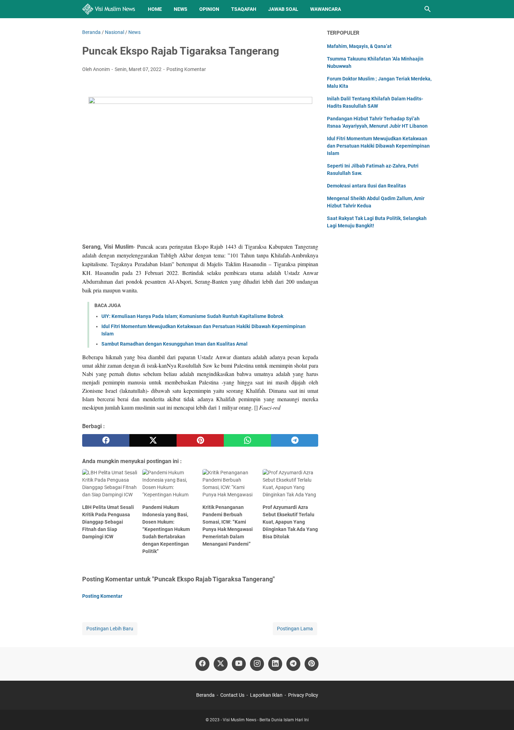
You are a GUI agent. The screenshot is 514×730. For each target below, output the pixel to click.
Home (155, 9)
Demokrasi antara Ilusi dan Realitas (366, 186)
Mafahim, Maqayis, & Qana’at (359, 46)
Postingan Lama (295, 628)
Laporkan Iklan (266, 695)
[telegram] (294, 440)
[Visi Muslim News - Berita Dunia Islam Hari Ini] (108, 9)
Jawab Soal (283, 9)
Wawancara (325, 9)
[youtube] (239, 664)
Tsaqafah (243, 9)
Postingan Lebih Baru (109, 628)
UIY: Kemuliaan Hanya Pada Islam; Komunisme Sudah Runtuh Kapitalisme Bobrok (192, 316)
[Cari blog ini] (427, 9)
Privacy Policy (303, 695)
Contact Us (232, 695)
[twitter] (153, 440)
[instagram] (257, 664)
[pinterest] (200, 440)
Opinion (209, 9)
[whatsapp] (247, 440)
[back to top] (500, 714)
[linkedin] (275, 664)
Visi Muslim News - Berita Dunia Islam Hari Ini (266, 719)
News (180, 9)
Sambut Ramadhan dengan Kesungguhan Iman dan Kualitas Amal (174, 344)
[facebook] (105, 440)
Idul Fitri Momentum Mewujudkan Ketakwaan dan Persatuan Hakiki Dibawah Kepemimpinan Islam (378, 146)
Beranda (205, 695)
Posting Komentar (186, 69)
